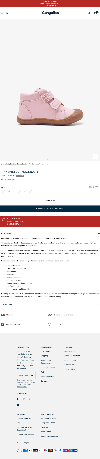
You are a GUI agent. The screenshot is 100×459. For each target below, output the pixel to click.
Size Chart (93, 187)
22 (14, 191)
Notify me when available (50, 209)
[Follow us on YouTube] (20, 405)
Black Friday (46, 431)
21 (9, 191)
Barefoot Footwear (48, 418)
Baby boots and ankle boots (16, 164)
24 (25, 191)
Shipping (9, 315)
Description (7, 233)
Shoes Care (6, 304)
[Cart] (95, 13)
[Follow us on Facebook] (20, 399)
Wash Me (44, 427)
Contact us (57, 324)
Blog (18, 423)
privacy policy (22, 387)
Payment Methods (13, 324)
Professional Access (25, 434)
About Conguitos (24, 418)
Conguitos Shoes (48, 423)
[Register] (32, 375)
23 (19, 191)
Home (2, 164)
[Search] (7, 13)
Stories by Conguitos (49, 436)
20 (3, 191)
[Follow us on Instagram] (26, 399)
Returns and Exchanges (63, 315)
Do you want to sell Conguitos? (25, 428)
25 (30, 191)
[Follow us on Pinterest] (32, 399)
